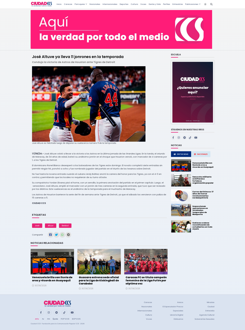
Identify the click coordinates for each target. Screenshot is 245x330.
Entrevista (209, 310)
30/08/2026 (41, 285)
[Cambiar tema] (205, 4)
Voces (143, 4)
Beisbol (65, 225)
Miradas (210, 302)
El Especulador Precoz (173, 306)
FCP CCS (65, 319)
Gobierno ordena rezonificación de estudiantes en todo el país (202, 226)
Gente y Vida (155, 4)
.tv (43, 319)
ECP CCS (76, 319)
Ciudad (211, 306)
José (37, 225)
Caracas (68, 4)
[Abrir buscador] (211, 4)
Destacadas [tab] (182, 154)
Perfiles (166, 4)
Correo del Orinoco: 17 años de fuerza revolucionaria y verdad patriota (203, 194)
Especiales (178, 310)
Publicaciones (191, 4)
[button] (192, 92)
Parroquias (80, 4)
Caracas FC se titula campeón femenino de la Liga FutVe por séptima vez (146, 280)
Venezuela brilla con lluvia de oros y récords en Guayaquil (52, 279)
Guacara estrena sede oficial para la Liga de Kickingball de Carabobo (99, 280)
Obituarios (178, 319)
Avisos (180, 302)
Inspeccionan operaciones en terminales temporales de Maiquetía (200, 210)
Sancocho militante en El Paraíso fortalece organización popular (203, 180)
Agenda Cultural (206, 315)
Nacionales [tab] (202, 154)
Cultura (134, 4)
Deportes (124, 4)
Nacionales (94, 4)
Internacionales (110, 4)
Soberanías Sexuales (204, 319)
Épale (55, 319)
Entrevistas (177, 4)
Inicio (59, 4)
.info (37, 319)
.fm (48, 319)
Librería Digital (176, 315)
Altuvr (50, 225)
